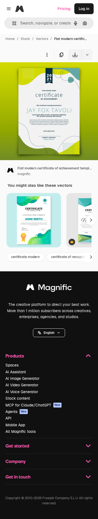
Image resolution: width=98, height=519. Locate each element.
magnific (23, 174)
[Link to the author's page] (10, 171)
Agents (16, 411)
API (8, 418)
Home (10, 39)
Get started (17, 446)
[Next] (91, 220)
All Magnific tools (20, 431)
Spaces (12, 365)
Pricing (64, 8)
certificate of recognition (70, 257)
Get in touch (17, 477)
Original (34, 72)
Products (14, 356)
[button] (49, 332)
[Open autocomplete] (12, 23)
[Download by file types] (87, 54)
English (49, 333)
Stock (25, 39)
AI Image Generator (22, 378)
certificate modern (25, 257)
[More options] (46, 54)
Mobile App (15, 424)
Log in (84, 8)
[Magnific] (49, 288)
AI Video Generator (21, 385)
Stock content (17, 398)
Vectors (42, 39)
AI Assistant (15, 371)
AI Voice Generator (21, 391)
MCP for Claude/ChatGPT (32, 405)
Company (15, 461)
